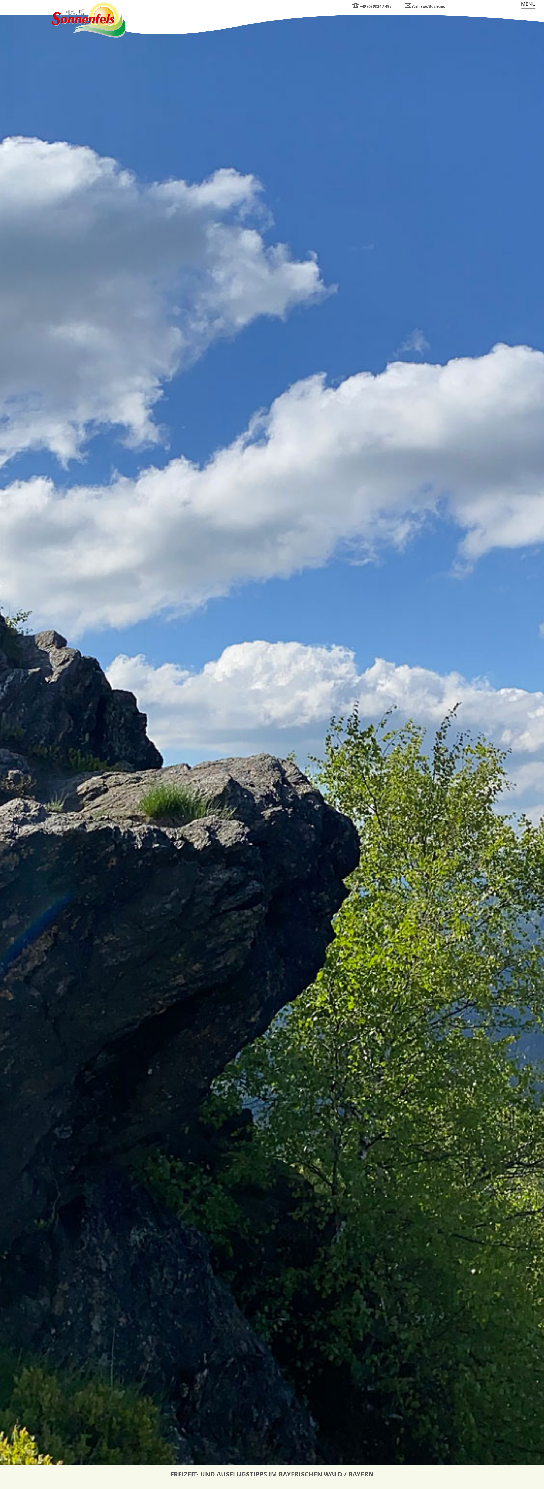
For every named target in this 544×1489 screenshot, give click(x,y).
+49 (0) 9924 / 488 (375, 6)
